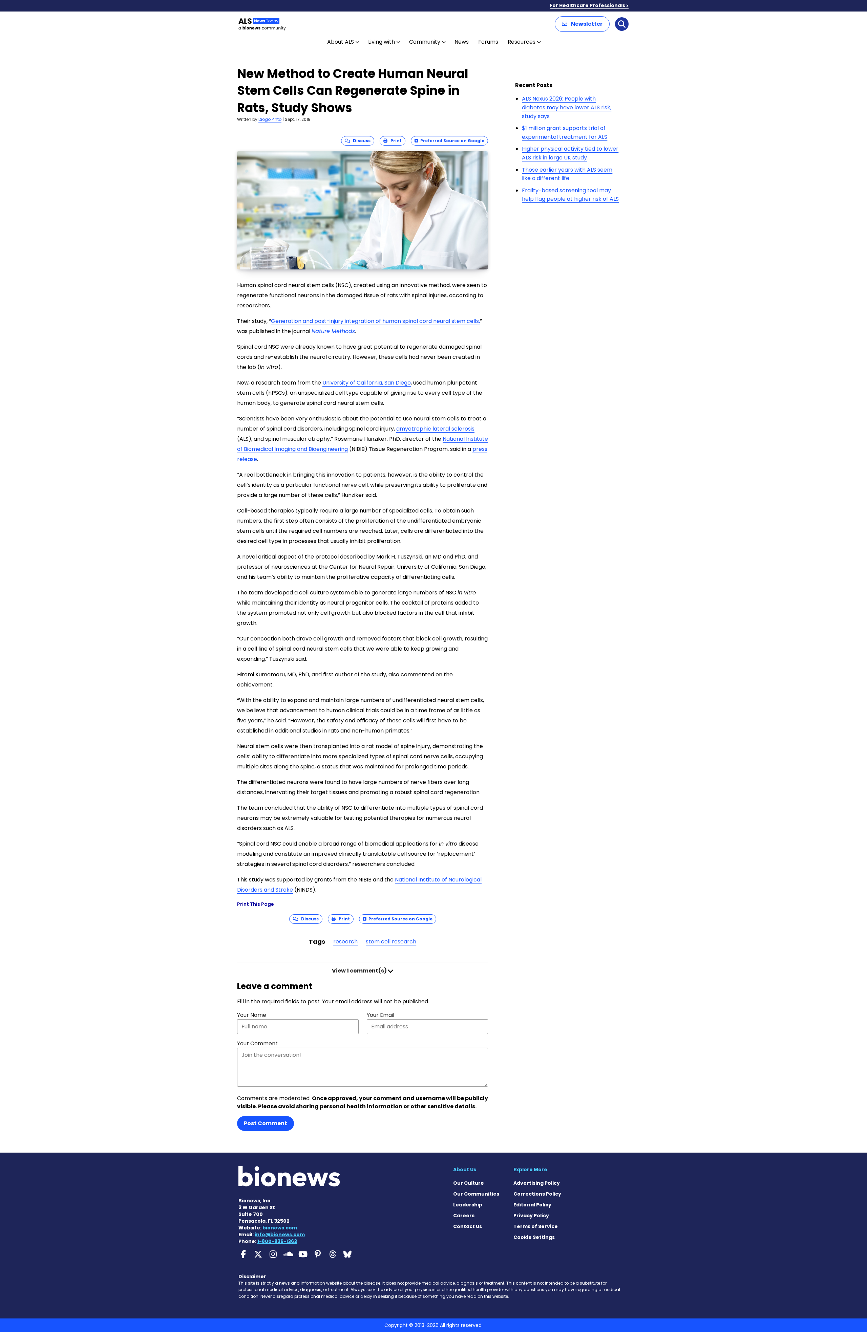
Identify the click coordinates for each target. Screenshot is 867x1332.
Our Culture (468, 1183)
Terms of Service (535, 1226)
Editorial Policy (532, 1204)
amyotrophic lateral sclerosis (435, 429)
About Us (464, 1169)
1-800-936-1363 (277, 1241)
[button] (582, 24)
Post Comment (265, 1123)
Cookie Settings (534, 1237)
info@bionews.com (280, 1234)
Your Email (380, 1015)
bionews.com (279, 1227)
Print (394, 141)
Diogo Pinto (269, 119)
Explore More (530, 1169)
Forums (488, 42)
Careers (463, 1215)
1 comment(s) (360, 971)
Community (424, 42)
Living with (381, 42)
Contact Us (467, 1226)
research (345, 941)
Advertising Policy (536, 1183)
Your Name (251, 1015)
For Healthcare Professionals (587, 5)
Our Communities (476, 1194)
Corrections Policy (537, 1194)
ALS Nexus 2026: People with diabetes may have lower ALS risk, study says (566, 107)
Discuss (360, 141)
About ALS (340, 42)
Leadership (467, 1204)
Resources (521, 42)
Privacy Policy (531, 1215)
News (461, 42)
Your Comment (257, 1043)
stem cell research (391, 941)
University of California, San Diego (366, 383)
